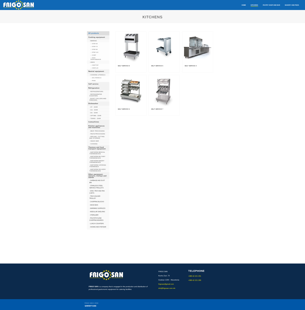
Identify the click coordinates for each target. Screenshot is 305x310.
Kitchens (254, 5)
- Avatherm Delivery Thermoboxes (97, 170)
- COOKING (93, 144)
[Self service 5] (165, 47)
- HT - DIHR (93, 107)
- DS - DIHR (93, 112)
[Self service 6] (132, 47)
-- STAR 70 (94, 46)
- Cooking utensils (97, 75)
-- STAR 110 (94, 52)
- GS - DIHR (93, 110)
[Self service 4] (132, 90)
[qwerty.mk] (91, 305)
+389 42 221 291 (194, 276)
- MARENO (93, 40)
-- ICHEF (93, 55)
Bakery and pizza (292, 5)
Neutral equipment (96, 71)
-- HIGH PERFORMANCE (96, 58)
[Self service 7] (165, 90)
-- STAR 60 (94, 43)
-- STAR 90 (94, 49)
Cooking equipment (96, 37)
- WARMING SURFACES (97, 208)
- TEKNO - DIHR (95, 118)
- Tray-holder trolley (94, 197)
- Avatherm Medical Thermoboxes (97, 152)
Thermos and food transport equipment (97, 148)
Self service (93, 84)
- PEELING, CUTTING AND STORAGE (97, 137)
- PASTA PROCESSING (97, 134)
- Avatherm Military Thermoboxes (97, 157)
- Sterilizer (93, 215)
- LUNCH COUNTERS (96, 223)
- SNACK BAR (94, 141)
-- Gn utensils (96, 77)
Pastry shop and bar (271, 5)
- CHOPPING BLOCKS (96, 201)
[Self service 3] (198, 47)
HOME (244, 5)
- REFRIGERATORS (96, 91)
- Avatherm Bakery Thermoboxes (96, 161)
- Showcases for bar (97, 227)
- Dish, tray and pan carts (97, 192)
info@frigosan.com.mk (166, 288)
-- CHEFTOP (95, 65)
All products (93, 33)
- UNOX (92, 62)
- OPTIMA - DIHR (95, 115)
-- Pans (93, 80)
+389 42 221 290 (194, 280)
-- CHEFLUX (94, 68)
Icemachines (93, 122)
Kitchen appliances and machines (96, 126)
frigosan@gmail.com (166, 284)
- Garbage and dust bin (97, 181)
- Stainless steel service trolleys (96, 187)
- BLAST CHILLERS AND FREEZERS (97, 99)
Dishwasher (93, 103)
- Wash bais (93, 205)
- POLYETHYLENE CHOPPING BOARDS (96, 219)
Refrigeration (93, 88)
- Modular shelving (97, 212)
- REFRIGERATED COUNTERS (95, 95)
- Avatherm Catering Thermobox (97, 165)
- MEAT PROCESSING (97, 131)
